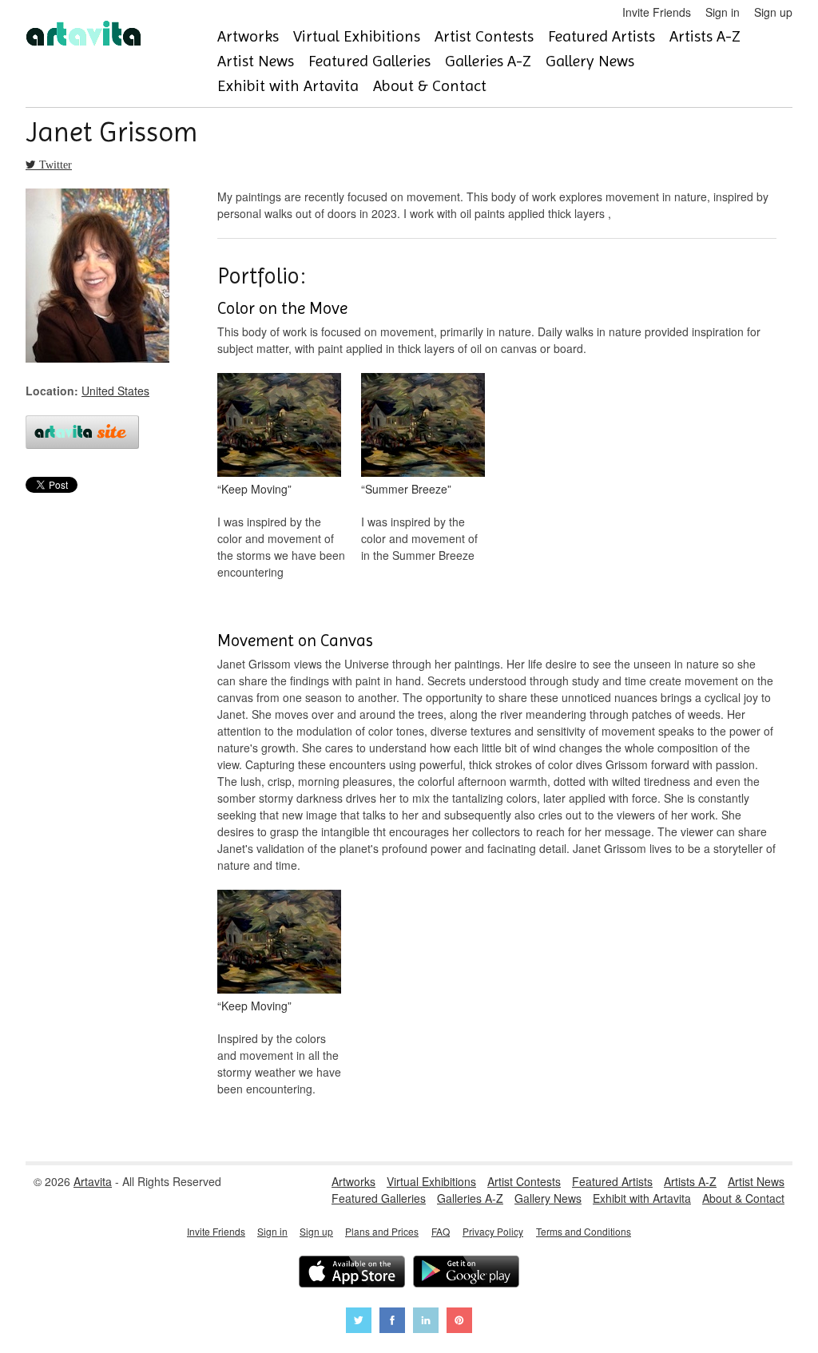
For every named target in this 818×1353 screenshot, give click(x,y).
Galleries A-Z (488, 61)
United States (115, 391)
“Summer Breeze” (406, 489)
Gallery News (590, 61)
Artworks (248, 36)
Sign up (773, 12)
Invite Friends (656, 12)
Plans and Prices (382, 1231)
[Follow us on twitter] (358, 1322)
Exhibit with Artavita (288, 86)
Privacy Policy (493, 1231)
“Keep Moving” (254, 489)
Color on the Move (282, 308)
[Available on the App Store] (352, 1274)
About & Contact (429, 86)
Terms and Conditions (583, 1231)
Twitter (54, 164)
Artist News (255, 61)
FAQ (440, 1231)
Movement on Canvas (295, 640)
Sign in (722, 12)
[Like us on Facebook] (392, 1322)
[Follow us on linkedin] (426, 1322)
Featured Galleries (369, 61)
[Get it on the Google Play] (466, 1274)
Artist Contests (484, 36)
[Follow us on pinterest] (459, 1322)
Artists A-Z (705, 36)
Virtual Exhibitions (356, 36)
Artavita (92, 1181)
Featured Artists (601, 36)
